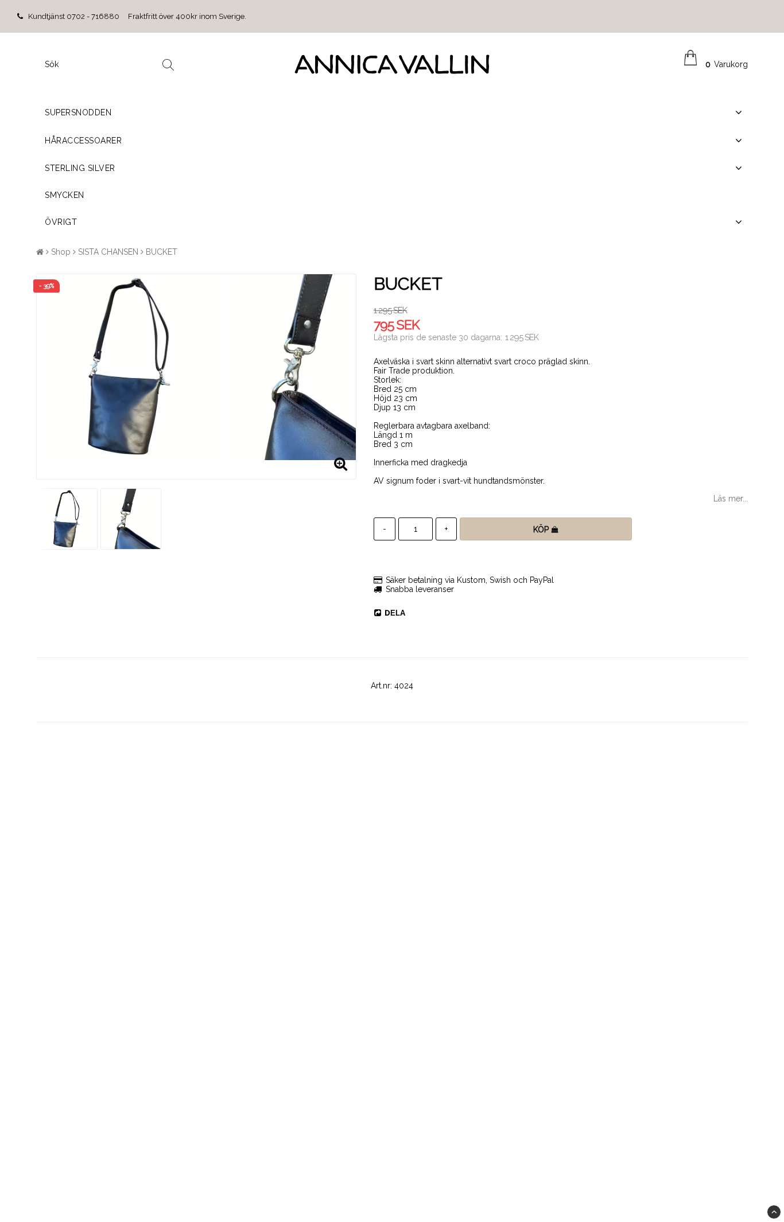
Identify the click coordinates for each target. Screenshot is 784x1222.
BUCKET (161, 251)
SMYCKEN (64, 195)
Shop (61, 251)
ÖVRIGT (61, 222)
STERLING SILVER (80, 168)
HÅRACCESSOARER (83, 140)
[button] (716, 64)
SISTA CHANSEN (108, 251)
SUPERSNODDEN (78, 112)
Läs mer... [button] (730, 498)
